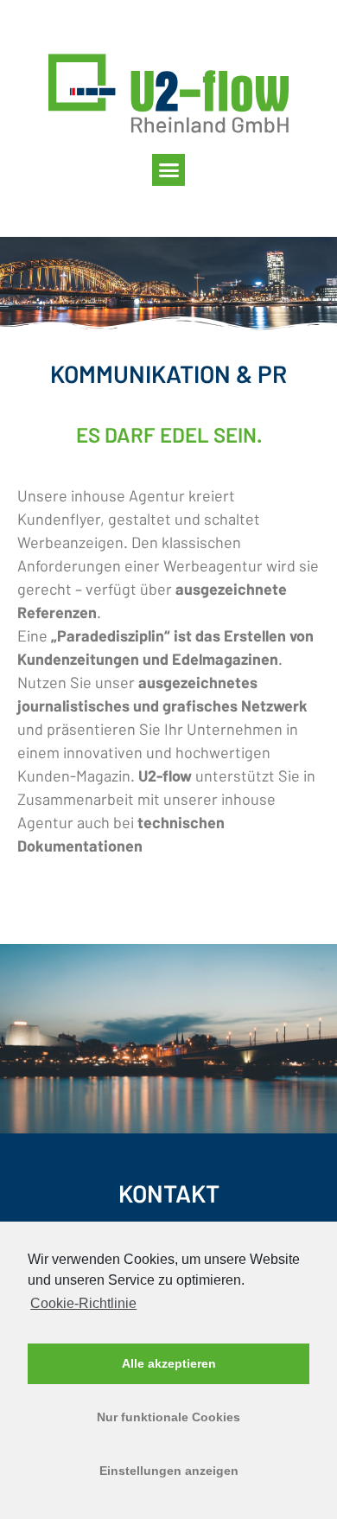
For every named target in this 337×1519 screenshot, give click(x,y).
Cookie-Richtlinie (83, 1303)
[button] (168, 170)
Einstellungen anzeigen (168, 1471)
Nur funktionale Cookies (168, 1417)
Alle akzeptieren (169, 1363)
